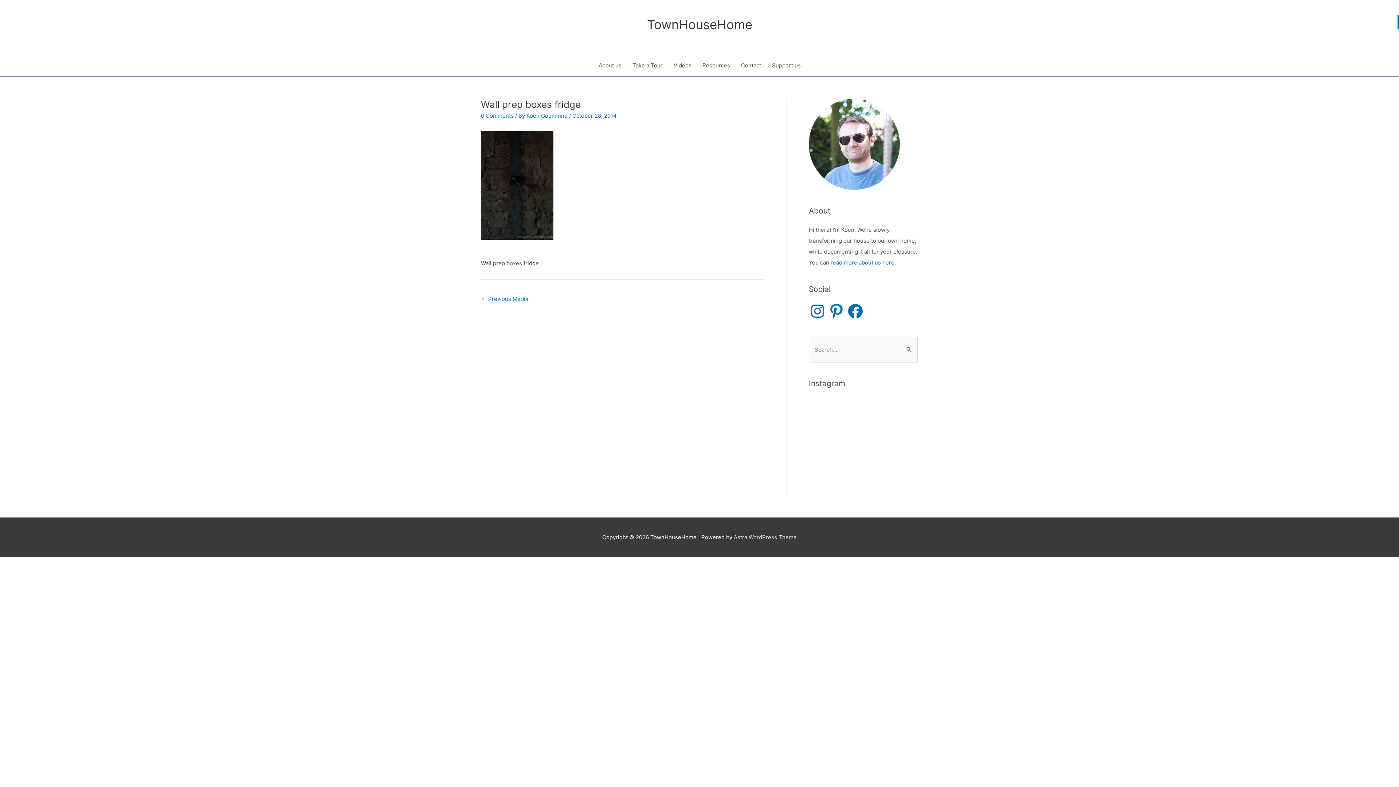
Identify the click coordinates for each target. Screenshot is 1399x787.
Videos (682, 65)
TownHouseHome (699, 24)
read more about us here (862, 262)
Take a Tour (647, 65)
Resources (716, 65)
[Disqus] (623, 398)
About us (610, 65)
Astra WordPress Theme (765, 537)
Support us (786, 65)
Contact (751, 65)
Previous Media (505, 298)
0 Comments (497, 115)
